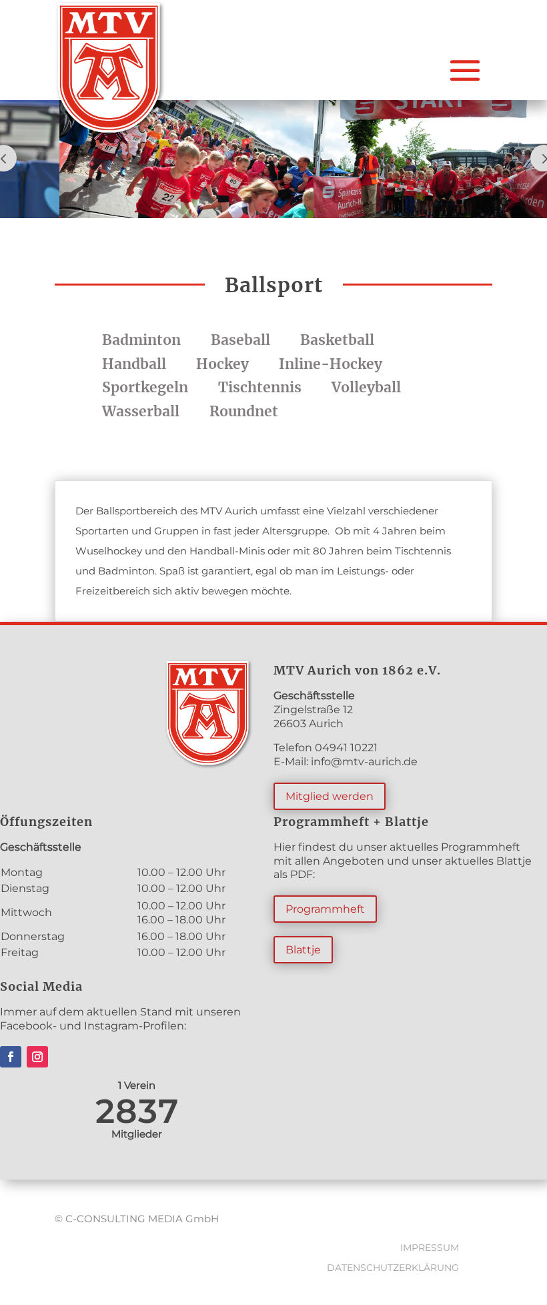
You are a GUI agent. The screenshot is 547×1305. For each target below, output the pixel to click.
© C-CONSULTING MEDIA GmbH (137, 1218)
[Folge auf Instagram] (37, 1056)
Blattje (303, 949)
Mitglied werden (330, 796)
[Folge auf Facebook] (10, 1056)
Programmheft (325, 909)
